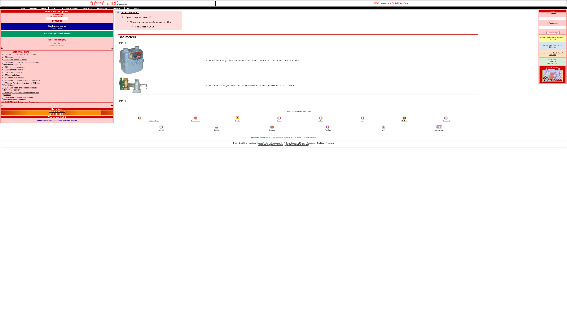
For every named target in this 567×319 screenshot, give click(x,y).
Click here (552, 39)
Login (323, 143)
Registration (311, 143)
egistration (87, 8)
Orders (302, 143)
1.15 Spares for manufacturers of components (21, 80)
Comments (330, 143)
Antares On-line (262, 143)
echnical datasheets (69, 8)
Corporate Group (264, 145)
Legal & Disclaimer (291, 145)
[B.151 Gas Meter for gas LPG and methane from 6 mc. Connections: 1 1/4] (131, 74)
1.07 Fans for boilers (11, 75)
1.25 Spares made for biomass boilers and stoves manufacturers (20, 89)
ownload (117, 8)
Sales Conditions (277, 145)
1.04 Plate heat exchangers (14, 67)
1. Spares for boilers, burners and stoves (19, 54)
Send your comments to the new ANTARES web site (57, 120)
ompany (33, 8)
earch (43, 8)
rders (53, 8)
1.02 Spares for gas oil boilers (15, 60)
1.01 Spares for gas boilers (14, 57)
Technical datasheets (291, 143)
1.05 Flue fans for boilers (13, 70)
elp (128, 8)
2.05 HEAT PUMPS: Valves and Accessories (21, 102)
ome (23, 8)
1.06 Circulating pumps (12, 72)
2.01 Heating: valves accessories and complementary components (18, 98)
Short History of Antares (247, 143)
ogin (136, 8)
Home (235, 143)
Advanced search (276, 143)
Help (318, 143)
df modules (102, 8)
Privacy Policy (304, 145)
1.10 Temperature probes (13, 78)
